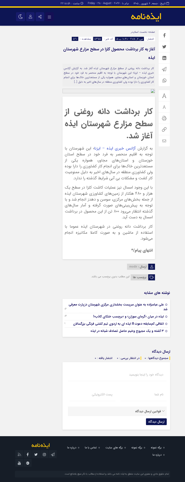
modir (133, 266)
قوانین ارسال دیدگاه (148, 411)
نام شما (159, 394)
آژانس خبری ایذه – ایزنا (115, 148)
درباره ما (71, 447)
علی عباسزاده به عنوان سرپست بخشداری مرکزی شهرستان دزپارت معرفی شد (118, 307)
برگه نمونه (156, 447)
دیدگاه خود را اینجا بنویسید (146, 374)
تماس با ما (91, 447)
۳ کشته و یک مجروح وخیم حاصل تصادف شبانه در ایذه (127, 330)
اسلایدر (135, 32)
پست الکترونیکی (102, 394)
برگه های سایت (114, 447)
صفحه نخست (147, 32)
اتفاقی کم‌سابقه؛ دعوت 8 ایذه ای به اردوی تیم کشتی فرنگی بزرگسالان (118, 323)
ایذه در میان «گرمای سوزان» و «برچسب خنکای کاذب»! (128, 316)
